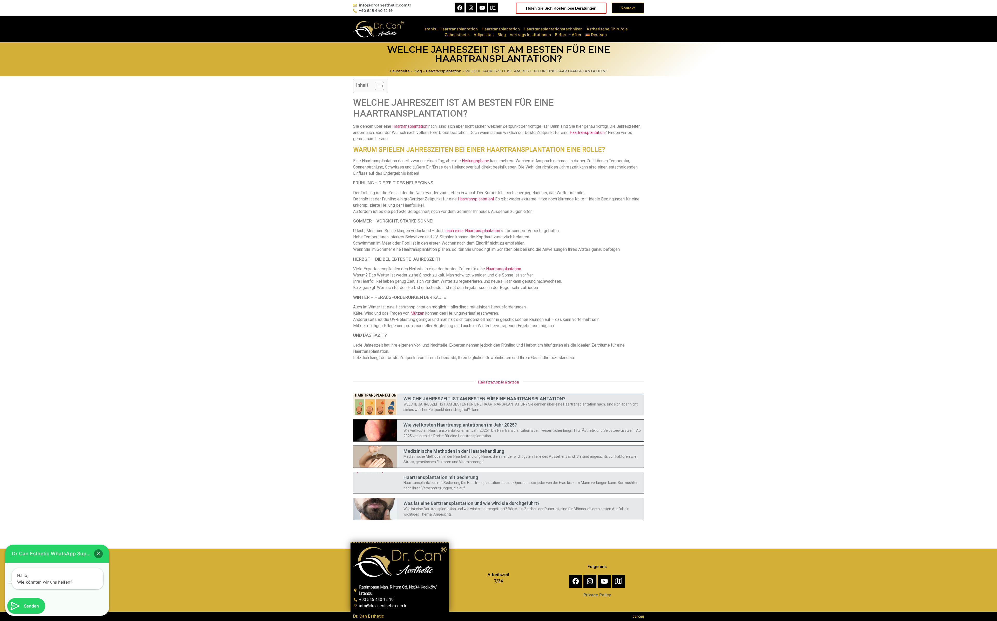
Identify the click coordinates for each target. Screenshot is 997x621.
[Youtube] (482, 7)
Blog (501, 34)
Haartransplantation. (504, 268)
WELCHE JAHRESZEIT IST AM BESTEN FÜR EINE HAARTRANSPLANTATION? (484, 398)
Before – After (568, 34)
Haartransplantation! (476, 199)
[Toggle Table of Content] (377, 86)
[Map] (493, 7)
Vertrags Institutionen (530, 34)
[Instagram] (471, 7)
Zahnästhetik (457, 34)
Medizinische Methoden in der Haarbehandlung (453, 451)
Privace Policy (597, 594)
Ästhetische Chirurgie (607, 28)
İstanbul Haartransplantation (450, 28)
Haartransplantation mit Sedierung (440, 477)
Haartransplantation (501, 28)
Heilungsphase (475, 160)
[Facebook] (459, 7)
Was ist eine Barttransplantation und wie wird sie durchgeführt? (471, 503)
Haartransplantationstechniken (553, 28)
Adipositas (484, 34)
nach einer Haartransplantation (473, 230)
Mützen (417, 313)
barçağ (638, 616)
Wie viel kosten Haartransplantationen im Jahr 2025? (460, 425)
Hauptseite (400, 71)
